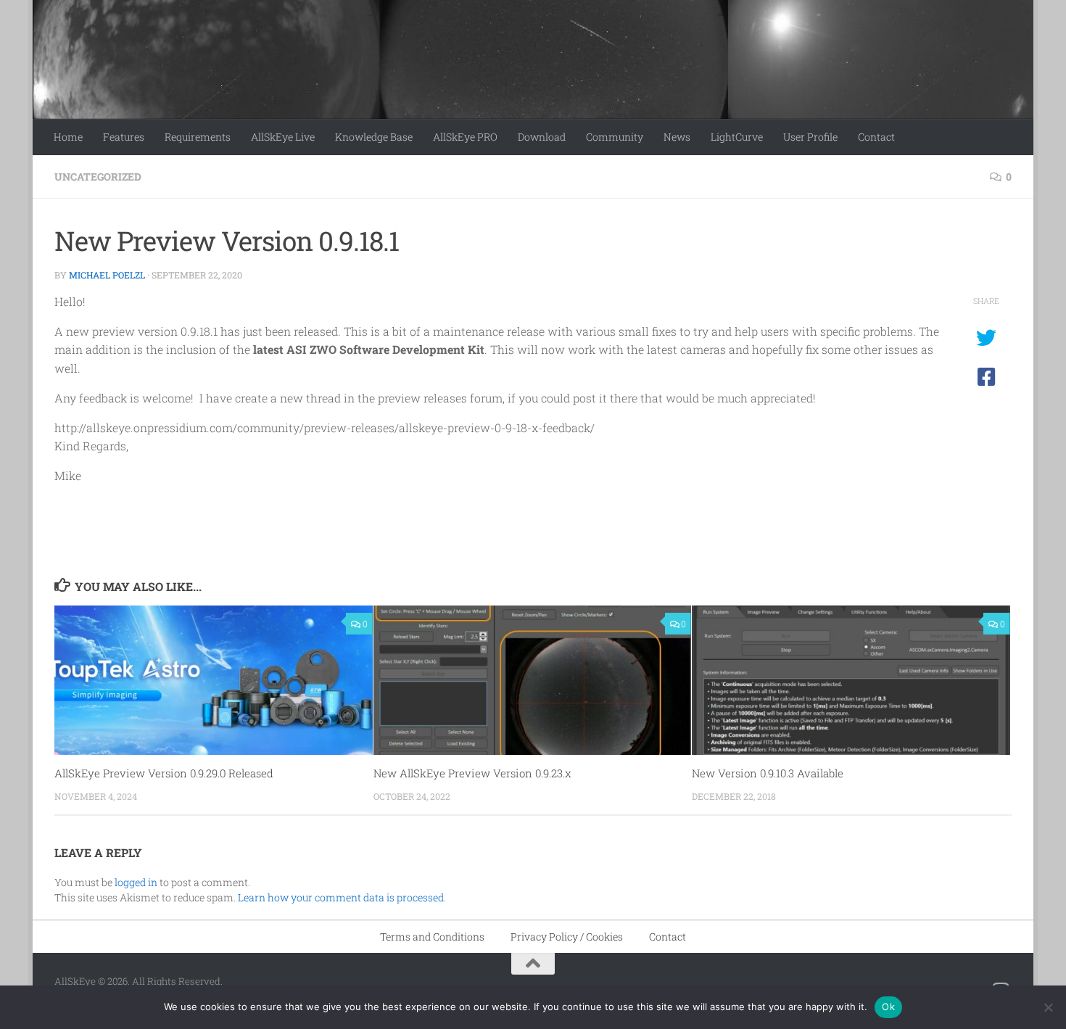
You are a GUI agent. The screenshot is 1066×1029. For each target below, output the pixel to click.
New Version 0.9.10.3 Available (767, 773)
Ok (888, 1006)
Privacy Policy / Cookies (567, 936)
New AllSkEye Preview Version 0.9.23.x (472, 773)
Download (542, 137)
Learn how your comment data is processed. (342, 897)
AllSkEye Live (283, 137)
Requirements (198, 137)
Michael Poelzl (107, 275)
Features (123, 137)
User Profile (810, 137)
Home (68, 137)
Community (614, 137)
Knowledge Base (374, 137)
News (677, 137)
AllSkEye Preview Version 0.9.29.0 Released (163, 773)
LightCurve (737, 137)
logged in (136, 882)
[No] (1048, 1007)
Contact (876, 137)
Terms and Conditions (432, 936)
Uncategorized (97, 176)
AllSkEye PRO (465, 137)
